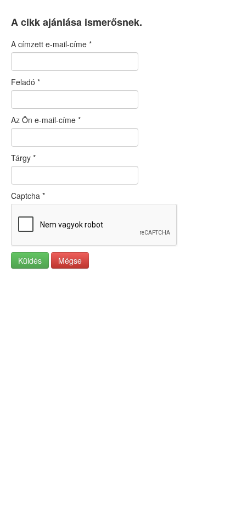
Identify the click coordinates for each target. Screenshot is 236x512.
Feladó (25, 81)
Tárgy (23, 157)
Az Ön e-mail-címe (46, 119)
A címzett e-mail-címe (51, 43)
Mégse (70, 260)
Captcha (28, 195)
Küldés (30, 260)
